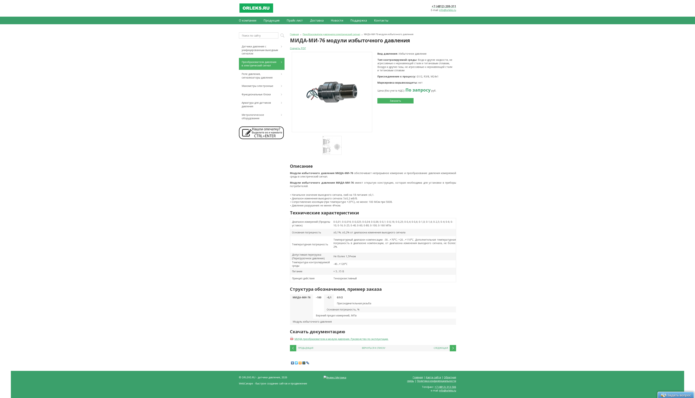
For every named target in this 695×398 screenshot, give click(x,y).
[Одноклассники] (300, 363)
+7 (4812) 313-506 (445, 387)
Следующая (441, 348)
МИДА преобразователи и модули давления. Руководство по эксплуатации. (341, 339)
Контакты (381, 20)
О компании (247, 20)
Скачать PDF (298, 48)
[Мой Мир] (304, 363)
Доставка (317, 20)
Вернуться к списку (373, 348)
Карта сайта (433, 377)
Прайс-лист (295, 20)
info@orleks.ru (447, 10)
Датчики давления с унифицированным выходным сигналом (260, 50)
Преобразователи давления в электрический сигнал (331, 34)
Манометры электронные (257, 86)
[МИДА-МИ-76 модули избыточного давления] (332, 92)
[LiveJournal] (308, 363)
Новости (337, 20)
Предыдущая (305, 348)
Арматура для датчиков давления (256, 104)
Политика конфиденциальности (436, 381)
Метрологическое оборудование (253, 116)
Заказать (395, 100)
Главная (294, 34)
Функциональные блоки (256, 94)
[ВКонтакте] (292, 363)
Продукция (271, 20)
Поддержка (358, 20)
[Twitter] (296, 363)
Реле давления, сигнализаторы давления (257, 75)
